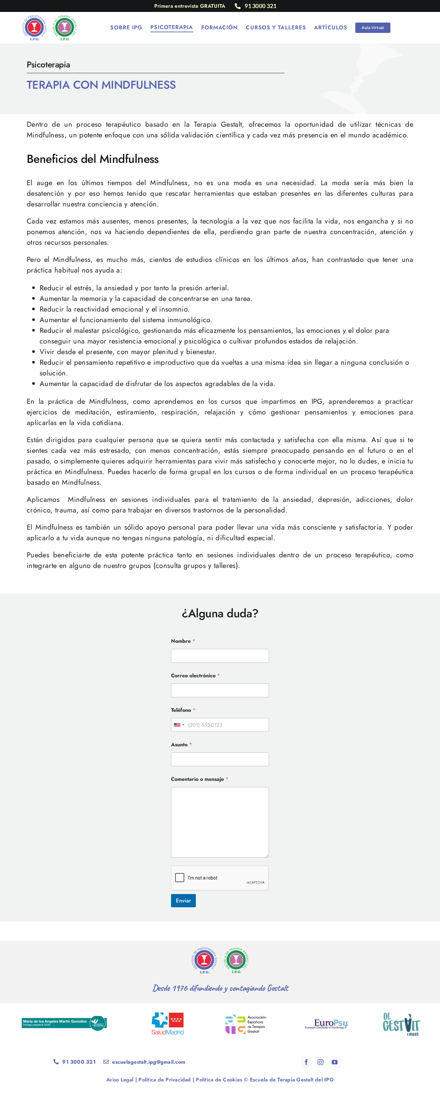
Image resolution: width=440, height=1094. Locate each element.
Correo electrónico (195, 675)
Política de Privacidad (165, 1079)
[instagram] (320, 1062)
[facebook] (306, 1062)
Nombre (183, 641)
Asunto (181, 744)
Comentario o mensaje (199, 779)
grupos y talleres (210, 565)
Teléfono (183, 710)
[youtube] (335, 1062)
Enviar (183, 900)
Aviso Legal (120, 1079)
